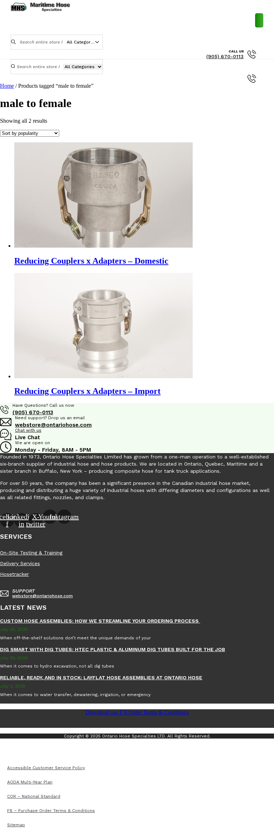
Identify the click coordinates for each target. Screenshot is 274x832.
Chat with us (28, 430)
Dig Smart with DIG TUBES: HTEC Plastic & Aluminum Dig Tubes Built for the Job (112, 649)
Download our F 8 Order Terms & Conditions (137, 712)
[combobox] (84, 42)
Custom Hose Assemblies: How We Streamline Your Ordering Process (100, 621)
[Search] (13, 42)
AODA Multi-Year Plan (116, 746)
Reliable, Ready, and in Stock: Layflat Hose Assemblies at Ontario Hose (101, 677)
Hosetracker (14, 574)
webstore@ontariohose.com (53, 425)
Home (7, 86)
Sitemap (113, 753)
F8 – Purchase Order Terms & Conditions (49, 753)
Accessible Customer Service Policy (44, 746)
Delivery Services (20, 563)
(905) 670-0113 (225, 56)
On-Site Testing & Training (31, 552)
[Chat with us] (5, 436)
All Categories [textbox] (82, 42)
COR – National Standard (176, 746)
